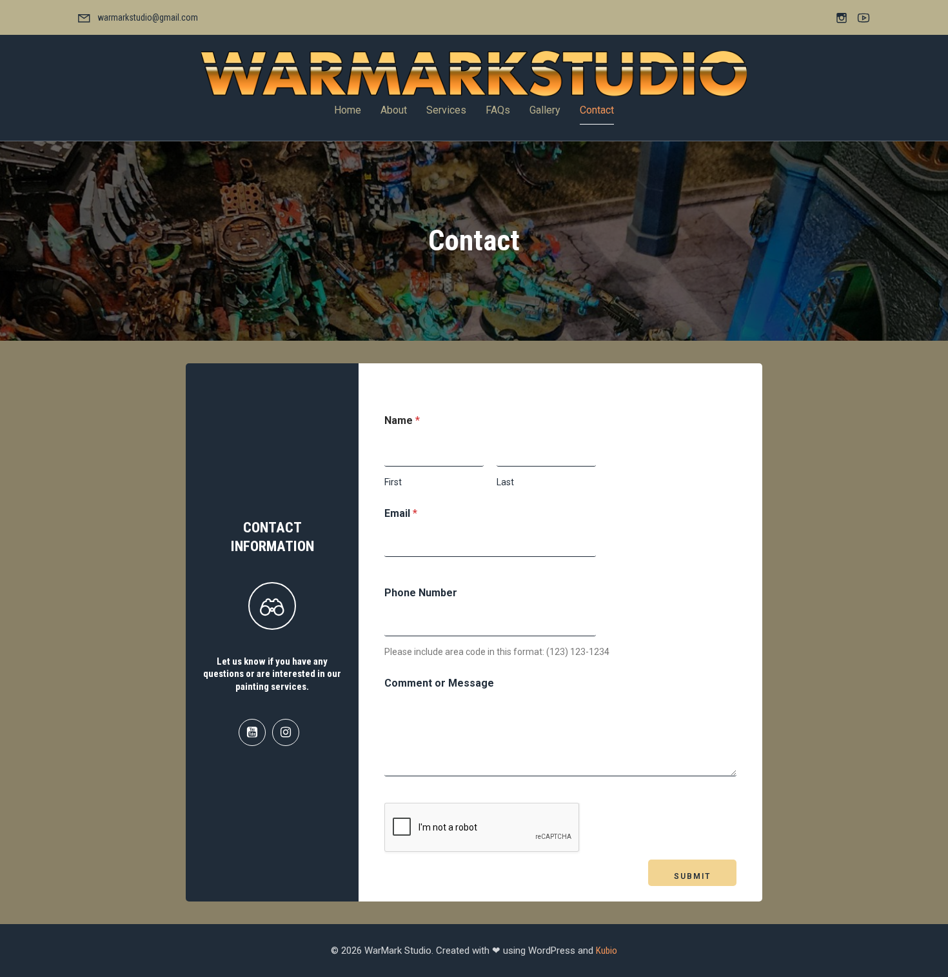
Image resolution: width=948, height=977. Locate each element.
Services (446, 110)
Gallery (544, 110)
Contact (597, 110)
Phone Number (420, 593)
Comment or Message (439, 683)
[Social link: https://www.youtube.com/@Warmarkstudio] (255, 732)
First (393, 482)
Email (400, 513)
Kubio (606, 950)
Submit (692, 876)
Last (505, 482)
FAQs (498, 110)
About (393, 110)
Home (347, 110)
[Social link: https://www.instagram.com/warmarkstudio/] (289, 732)
